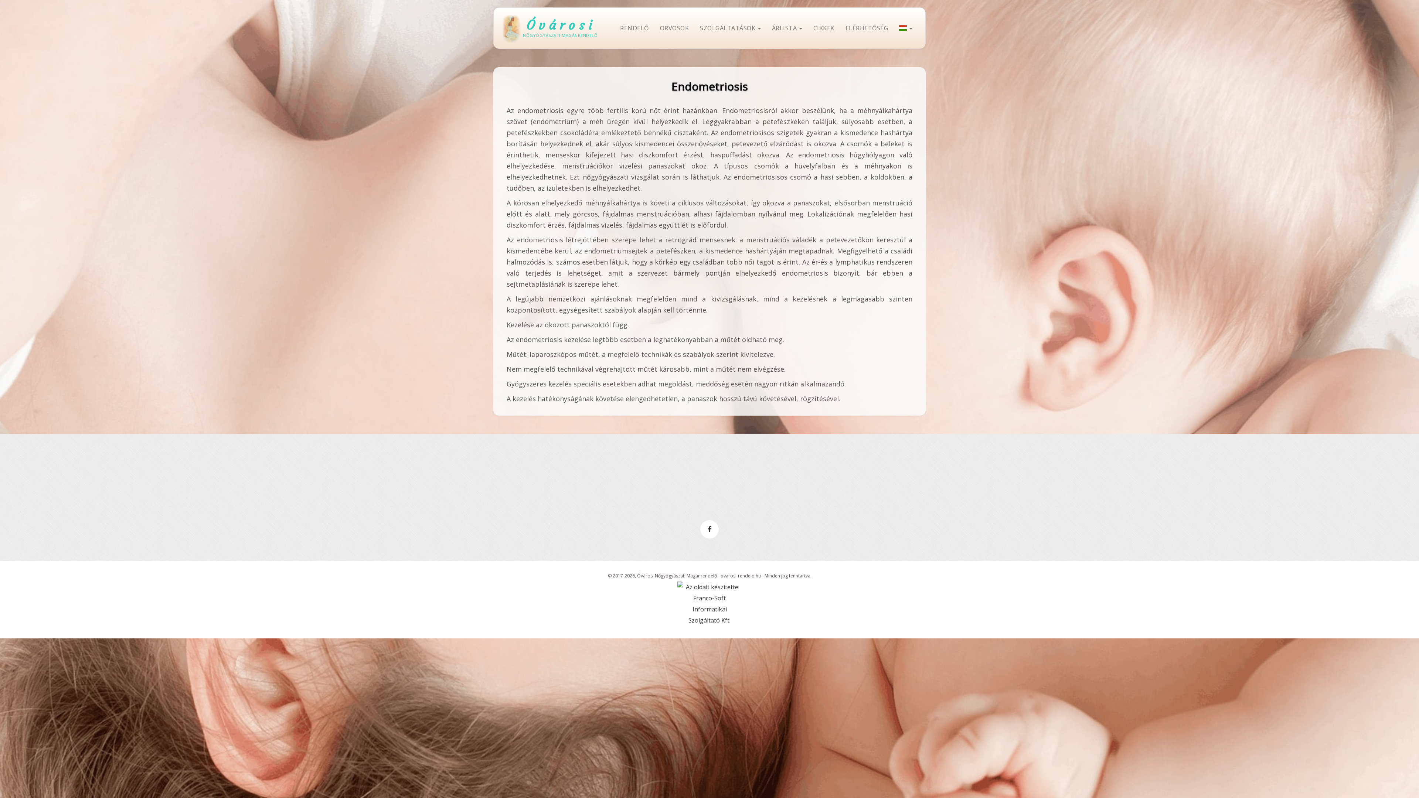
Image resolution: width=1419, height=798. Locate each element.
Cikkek (823, 28)
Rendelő (634, 28)
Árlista (785, 28)
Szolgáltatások (728, 28)
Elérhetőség (866, 28)
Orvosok (674, 28)
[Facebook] (709, 529)
